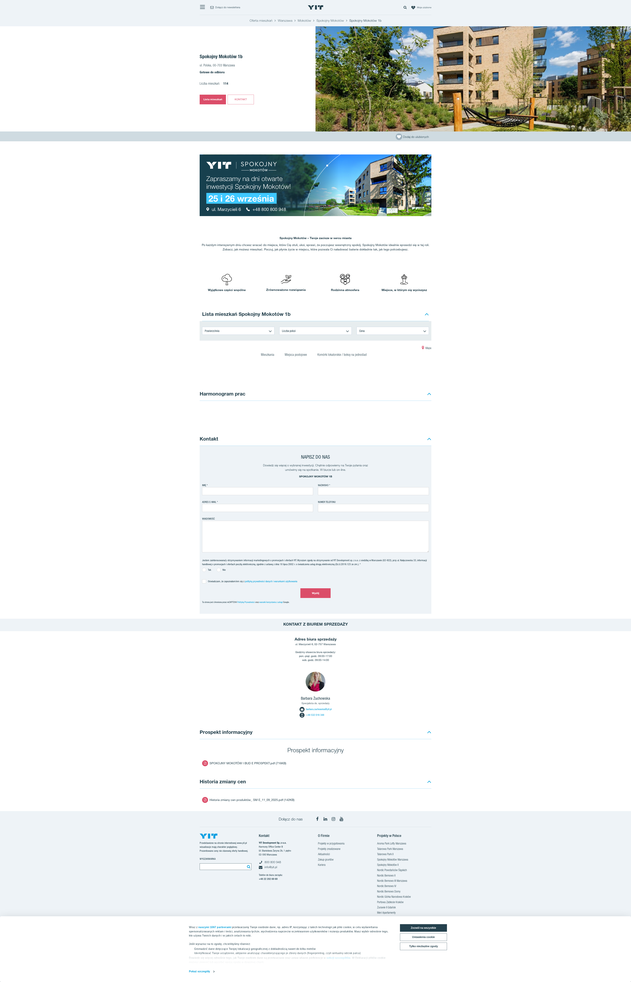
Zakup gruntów (326, 859)
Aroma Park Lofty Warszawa (391, 843)
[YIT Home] (315, 7)
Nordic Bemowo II (386, 875)
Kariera (322, 864)
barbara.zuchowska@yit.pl (319, 709)
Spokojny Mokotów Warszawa (392, 859)
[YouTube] (341, 819)
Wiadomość (208, 518)
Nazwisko (323, 485)
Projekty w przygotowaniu (331, 843)
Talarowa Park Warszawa (390, 849)
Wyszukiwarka (208, 858)
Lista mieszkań (212, 99)
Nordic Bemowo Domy (388, 891)
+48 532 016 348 (315, 714)
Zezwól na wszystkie (423, 927)
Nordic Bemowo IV (386, 886)
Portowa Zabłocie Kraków (390, 902)
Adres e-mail (209, 501)
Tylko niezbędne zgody (423, 946)
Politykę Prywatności (246, 602)
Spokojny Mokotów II (387, 864)
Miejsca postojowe (296, 355)
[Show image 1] (473, 78)
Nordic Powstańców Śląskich (392, 870)
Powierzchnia (212, 331)
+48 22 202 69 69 (268, 878)
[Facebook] (317, 819)
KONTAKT (241, 99)
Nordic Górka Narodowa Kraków (394, 896)
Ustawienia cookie (423, 937)
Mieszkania (268, 355)
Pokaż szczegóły (199, 971)
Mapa (428, 348)
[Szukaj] (248, 867)
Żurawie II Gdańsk (386, 907)
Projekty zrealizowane (329, 849)
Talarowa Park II (385, 854)
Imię (204, 485)
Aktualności (324, 854)
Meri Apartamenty (386, 912)
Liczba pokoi (289, 331)
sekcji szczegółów (339, 958)
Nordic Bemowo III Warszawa (392, 880)
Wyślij (315, 593)
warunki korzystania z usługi (271, 602)
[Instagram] (333, 819)
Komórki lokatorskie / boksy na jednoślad (342, 355)
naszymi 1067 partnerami (214, 927)
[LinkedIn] (325, 819)
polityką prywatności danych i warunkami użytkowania (271, 581)
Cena (362, 331)
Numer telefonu (327, 501)
